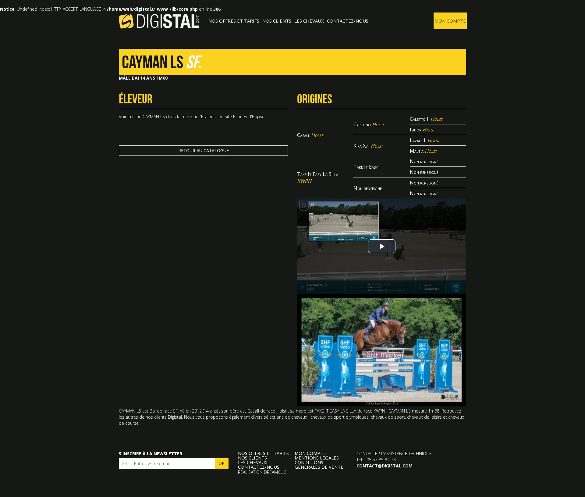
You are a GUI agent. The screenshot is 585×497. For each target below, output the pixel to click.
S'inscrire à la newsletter (150, 453)
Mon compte (450, 21)
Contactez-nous (347, 21)
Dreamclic (275, 472)
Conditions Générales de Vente (319, 464)
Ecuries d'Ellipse (248, 117)
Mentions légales (317, 458)
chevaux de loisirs (424, 417)
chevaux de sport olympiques (339, 417)
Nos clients (276, 21)
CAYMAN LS (154, 117)
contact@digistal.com (384, 466)
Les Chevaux (309, 21)
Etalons (208, 117)
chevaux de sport (388, 417)
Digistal (159, 21)
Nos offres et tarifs (233, 21)
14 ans (210, 411)
